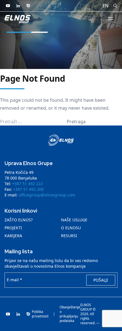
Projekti (13, 227)
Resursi (69, 235)
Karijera (13, 235)
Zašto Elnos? (19, 219)
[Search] (115, 5)
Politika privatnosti (40, 314)
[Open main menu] (110, 18)
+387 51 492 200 (28, 189)
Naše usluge (74, 219)
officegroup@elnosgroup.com (47, 195)
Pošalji (100, 280)
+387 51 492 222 (27, 183)
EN (105, 6)
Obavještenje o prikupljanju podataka (70, 314)
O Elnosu (71, 227)
